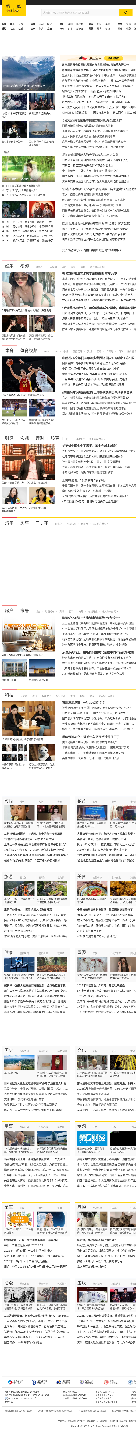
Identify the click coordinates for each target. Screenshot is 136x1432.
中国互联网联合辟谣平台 (106, 1402)
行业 (68, 439)
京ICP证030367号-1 (105, 1392)
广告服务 (81, 1421)
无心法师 (18, 226)
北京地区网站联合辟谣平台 (75, 1398)
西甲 (99, 351)
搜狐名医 (43, 953)
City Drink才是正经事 (74, 112)
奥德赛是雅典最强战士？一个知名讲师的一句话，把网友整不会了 (42, 1337)
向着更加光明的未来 (100, 96)
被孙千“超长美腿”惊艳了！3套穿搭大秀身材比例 (32, 860)
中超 (65, 351)
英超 (41, 24)
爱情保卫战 (33, 240)
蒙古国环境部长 (121, 102)
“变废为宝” (102, 102)
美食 (81, 876)
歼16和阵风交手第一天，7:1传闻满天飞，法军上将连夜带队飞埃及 (43, 1175)
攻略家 (60, 877)
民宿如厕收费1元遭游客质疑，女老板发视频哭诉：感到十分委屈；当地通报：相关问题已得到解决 (62, 920)
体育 (9, 350)
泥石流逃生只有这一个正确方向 (28, 195)
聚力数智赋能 (84, 86)
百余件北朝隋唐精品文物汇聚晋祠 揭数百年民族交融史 (36, 1094)
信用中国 (9, 1402)
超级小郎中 (31, 226)
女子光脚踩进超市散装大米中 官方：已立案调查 (90, 215)
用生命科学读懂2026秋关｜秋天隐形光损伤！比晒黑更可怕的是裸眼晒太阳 (48, 1001)
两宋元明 (62, 1051)
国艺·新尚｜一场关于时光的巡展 (23, 1342)
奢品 (59, 801)
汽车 (9, 522)
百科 (71, 611)
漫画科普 (43, 1283)
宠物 (81, 1207)
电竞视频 (97, 1283)
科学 (82, 696)
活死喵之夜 (19, 235)
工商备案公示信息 (103, 1398)
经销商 (84, 523)
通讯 (34, 696)
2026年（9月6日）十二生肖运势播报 (26, 1261)
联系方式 (91, 1421)
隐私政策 (123, 1421)
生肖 (59, 1208)
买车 (70, 28)
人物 (40, 801)
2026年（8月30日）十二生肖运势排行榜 (28, 1250)
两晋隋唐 (43, 1051)
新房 (41, 28)
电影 (63, 267)
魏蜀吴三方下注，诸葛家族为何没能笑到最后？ (32, 1104)
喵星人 (114, 1208)
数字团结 (67, 102)
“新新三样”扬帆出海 (73, 96)
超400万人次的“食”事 (74, 91)
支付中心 (62, 1421)
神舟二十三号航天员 (123, 80)
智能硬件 (46, 696)
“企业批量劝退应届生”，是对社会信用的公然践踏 (106, 860)
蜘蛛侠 (17, 231)
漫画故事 (24, 1283)
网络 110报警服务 (89, 1382)
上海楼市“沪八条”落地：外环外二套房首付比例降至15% (95, 634)
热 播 (5, 221)
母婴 (107, 24)
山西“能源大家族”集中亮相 (105, 91)
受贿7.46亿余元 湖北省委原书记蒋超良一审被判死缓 (93, 147)
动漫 (128, 28)
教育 (99, 28)
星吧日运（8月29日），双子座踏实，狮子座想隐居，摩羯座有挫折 (43, 1256)
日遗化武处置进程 (94, 107)
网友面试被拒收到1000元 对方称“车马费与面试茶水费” (94, 234)
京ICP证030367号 (71, 1392)
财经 (9, 438)
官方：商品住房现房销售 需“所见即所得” (86, 194)
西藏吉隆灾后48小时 (88, 75)
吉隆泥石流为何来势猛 (75, 80)
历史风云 (62, 1127)
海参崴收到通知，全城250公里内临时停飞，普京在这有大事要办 (42, 1169)
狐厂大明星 (19, 240)
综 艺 (5, 240)
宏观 (12, 28)
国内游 (23, 877)
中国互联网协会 (115, 1382)
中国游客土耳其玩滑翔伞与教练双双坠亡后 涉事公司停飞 (95, 176)
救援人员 (67, 75)
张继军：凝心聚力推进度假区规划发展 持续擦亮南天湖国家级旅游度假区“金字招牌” (53, 925)
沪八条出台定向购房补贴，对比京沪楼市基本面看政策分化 (96, 657)
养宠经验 (97, 1208)
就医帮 (60, 953)
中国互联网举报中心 (18, 1382)
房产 (9, 610)
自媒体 (58, 523)
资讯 (61, 611)
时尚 (8, 800)
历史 (8, 1050)
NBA (49, 24)
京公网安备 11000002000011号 (22, 1398)
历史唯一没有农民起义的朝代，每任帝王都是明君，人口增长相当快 (44, 1110)
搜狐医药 (24, 953)
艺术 (132, 1051)
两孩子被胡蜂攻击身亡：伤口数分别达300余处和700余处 (96, 210)
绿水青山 (42, 221)
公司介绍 (114, 1421)
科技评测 (60, 696)
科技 (9, 695)
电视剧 (79, 24)
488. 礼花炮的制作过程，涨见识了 (97, 936)
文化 (128, 24)
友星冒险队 (47, 235)
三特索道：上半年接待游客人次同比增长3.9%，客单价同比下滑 (41, 915)
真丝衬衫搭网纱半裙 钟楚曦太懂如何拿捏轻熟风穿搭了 (36, 855)
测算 (22, 1208)
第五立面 (18, 221)
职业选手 (116, 1283)
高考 (95, 801)
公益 (95, 1127)
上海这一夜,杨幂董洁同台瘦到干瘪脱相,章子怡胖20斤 (35, 844)
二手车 (41, 522)
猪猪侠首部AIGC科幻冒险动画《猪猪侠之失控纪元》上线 (38, 1331)
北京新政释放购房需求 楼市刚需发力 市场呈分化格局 (93, 673)
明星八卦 (40, 267)
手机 (72, 696)
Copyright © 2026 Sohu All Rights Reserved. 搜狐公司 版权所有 (99, 1426)
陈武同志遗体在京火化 (75, 70)
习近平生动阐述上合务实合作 (109, 70)
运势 (40, 1208)
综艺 (73, 267)
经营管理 (80, 439)
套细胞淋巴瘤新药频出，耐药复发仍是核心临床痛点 (34, 1012)
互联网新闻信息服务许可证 (75, 1395)
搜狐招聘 (72, 1421)
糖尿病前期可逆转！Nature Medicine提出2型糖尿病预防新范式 (41, 996)
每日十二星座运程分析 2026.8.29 (23, 1245)
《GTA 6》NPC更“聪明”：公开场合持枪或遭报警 (105, 1321)
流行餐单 (97, 877)
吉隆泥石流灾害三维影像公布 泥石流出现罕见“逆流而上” (95, 131)
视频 (70, 24)
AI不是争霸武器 (71, 107)
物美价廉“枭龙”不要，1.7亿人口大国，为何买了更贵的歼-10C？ (41, 1164)
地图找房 (49, 611)
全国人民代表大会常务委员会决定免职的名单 (88, 136)
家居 (49, 28)
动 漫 (5, 235)
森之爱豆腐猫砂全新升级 (91, 1266)
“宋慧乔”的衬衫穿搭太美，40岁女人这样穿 (29, 839)
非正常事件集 (46, 226)
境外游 (41, 877)
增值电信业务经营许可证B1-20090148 (22, 1392)
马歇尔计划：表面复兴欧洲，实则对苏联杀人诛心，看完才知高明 (42, 1088)
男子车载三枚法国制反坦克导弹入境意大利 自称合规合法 (95, 181)
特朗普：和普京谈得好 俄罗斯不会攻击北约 (87, 165)
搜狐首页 (14, 8)
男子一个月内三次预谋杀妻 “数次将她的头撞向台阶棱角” (95, 229)
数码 (91, 696)
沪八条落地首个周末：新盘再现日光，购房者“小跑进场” (95, 644)
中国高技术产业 (100, 112)
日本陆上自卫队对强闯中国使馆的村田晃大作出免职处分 (95, 160)
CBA (55, 351)
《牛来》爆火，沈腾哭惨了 (93, 996)
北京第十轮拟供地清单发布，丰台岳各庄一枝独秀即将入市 (96, 668)
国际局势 (24, 1127)
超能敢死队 (33, 235)
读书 (113, 1051)
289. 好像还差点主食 (89, 931)
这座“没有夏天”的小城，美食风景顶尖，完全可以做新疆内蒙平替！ (43, 936)
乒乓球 (109, 351)
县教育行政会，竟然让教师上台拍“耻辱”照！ (103, 839)
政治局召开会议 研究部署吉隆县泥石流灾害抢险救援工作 (95, 64)
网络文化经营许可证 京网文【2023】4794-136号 (27, 1395)
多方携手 (67, 86)
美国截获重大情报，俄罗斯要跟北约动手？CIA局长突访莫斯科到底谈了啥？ (49, 1180)
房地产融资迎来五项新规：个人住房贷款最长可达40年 (94, 141)
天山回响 (118, 112)
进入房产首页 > (110, 611)
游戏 (81, 1282)
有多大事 (30, 221)
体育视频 (28, 350)
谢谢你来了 (47, 240)
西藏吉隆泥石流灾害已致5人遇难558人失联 (87, 125)
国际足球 (77, 351)
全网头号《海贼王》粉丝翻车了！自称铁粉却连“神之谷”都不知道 (42, 1326)
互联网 (23, 696)
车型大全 (71, 523)
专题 (20, 24)
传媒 (113, 1127)
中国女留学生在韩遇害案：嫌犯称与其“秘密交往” (91, 170)
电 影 (5, 231)
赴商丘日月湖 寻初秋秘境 (19, 931)
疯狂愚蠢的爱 (30, 231)
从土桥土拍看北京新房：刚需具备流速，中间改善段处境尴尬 (98, 623)
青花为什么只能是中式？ (25, 190)
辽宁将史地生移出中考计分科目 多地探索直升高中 (91, 205)
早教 (95, 953)
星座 (8, 1207)
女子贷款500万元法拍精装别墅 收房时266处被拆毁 (92, 250)
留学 (113, 801)
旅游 (99, 24)
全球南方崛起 (84, 102)
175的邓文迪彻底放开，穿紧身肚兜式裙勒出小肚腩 (34, 849)
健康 (107, 28)
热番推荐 (62, 1283)
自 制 (5, 226)
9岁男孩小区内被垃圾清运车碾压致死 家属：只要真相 (93, 200)
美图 (83, 267)
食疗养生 (116, 877)
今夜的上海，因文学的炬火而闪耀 (97, 1104)
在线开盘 (93, 611)
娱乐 (9, 266)
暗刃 (51, 221)
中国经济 (109, 75)
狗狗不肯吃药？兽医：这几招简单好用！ (101, 1261)
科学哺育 (116, 953)
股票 (55, 438)
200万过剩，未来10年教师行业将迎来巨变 (102, 849)
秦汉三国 (24, 1051)
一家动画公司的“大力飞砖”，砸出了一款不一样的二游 (35, 1321)
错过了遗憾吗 (46, 231)
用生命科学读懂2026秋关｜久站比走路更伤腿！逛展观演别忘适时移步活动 (48, 990)
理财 (20, 28)
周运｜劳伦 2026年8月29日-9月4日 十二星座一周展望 (36, 1266)
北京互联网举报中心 (42, 1382)
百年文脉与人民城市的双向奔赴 (114, 86)
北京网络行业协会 (66, 1382)
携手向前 (121, 96)
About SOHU (102, 1421)
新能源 (79, 28)
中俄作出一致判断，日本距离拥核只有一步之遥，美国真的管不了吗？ (45, 1185)
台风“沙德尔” (99, 80)
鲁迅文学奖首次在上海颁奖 (93, 1094)
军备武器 (43, 1127)
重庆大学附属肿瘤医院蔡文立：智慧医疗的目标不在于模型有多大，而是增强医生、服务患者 (58, 1006)
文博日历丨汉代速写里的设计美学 (24, 1099)
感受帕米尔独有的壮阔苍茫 (26, 185)
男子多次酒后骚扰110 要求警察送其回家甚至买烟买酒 (93, 239)
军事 (12, 24)
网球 (120, 351)
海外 (80, 611)
